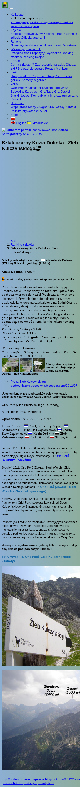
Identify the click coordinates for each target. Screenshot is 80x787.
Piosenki (16, 99)
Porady (50, 68)
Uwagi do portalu (32, 68)
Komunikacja (40, 95)
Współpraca (19, 107)
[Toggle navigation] (11, 8)
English (20, 123)
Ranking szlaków (22, 244)
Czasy (60, 107)
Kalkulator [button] (18, 14)
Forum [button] (15, 60)
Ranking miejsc (33, 57)
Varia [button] (14, 84)
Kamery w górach (34, 80)
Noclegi (25, 95)
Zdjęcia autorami (33, 37)
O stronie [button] (17, 103)
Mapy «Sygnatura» (42, 107)
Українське (40, 123)
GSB (14, 87)
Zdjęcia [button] (16, 30)
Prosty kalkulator (30, 87)
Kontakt (70, 107)
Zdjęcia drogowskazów (27, 33)
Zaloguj (16, 114)
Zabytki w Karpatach (25, 91)
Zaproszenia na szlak (50, 64)
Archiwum (63, 68)
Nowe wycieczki (22, 45)
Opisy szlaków (21, 76)
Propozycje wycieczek (46, 53)
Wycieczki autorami (48, 45)
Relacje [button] (16, 41)
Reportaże (69, 45)
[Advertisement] (40, 195)
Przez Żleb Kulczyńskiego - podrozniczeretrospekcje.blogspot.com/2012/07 (44, 383)
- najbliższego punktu (56, 22)
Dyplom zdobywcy (55, 87)
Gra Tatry (47, 91)
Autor (43, 111)
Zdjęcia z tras (53, 33)
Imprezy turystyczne (64, 95)
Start (14, 240)
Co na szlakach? (23, 64)
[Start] (5, 7)
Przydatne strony (44, 76)
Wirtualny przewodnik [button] (26, 49)
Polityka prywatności (25, 111)
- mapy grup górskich (26, 22)
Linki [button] (14, 72)
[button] (13, 118)
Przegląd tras (20, 53)
